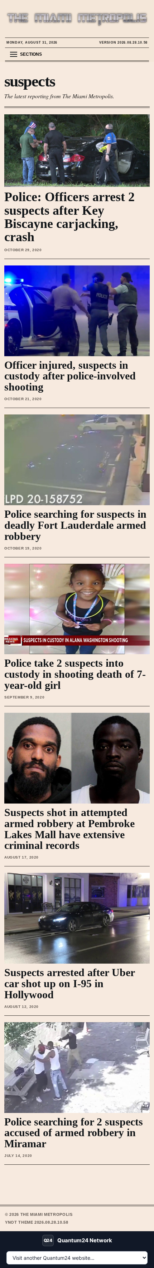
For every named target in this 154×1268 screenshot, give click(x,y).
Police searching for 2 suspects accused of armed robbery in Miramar (73, 1133)
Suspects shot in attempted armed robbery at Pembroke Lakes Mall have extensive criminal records (69, 828)
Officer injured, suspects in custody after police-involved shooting (70, 376)
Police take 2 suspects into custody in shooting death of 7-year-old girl (75, 674)
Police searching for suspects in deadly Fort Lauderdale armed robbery (75, 525)
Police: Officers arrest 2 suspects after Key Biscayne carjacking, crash (69, 217)
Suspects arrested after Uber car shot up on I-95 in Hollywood (69, 983)
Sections (31, 54)
